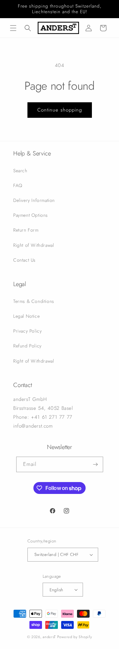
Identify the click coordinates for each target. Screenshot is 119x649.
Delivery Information (34, 200)
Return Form (26, 230)
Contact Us (24, 260)
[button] (13, 28)
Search (20, 170)
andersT (49, 636)
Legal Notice (26, 316)
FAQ (17, 185)
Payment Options (30, 215)
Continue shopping (59, 110)
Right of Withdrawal (33, 245)
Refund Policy (27, 345)
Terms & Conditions (33, 301)
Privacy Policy (27, 331)
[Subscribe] (95, 464)
